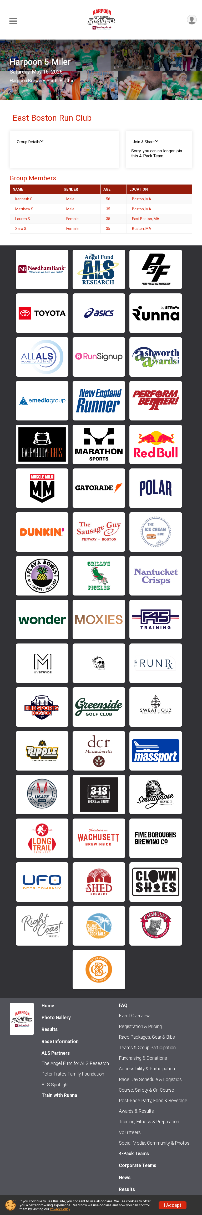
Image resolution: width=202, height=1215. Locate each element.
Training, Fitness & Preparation (149, 1121)
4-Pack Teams (134, 1153)
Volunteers (130, 1132)
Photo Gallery (56, 1017)
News (124, 1177)
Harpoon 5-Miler (40, 62)
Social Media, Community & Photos (154, 1143)
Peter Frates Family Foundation (73, 1074)
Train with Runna (59, 1095)
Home (48, 1005)
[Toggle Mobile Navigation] (13, 21)
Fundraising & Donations (143, 1058)
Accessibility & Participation (147, 1068)
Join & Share (144, 142)
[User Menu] (192, 20)
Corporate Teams (137, 1165)
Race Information (60, 1041)
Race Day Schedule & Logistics (150, 1079)
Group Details (28, 142)
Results (50, 1029)
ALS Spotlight (55, 1084)
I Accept (172, 1205)
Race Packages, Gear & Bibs (147, 1037)
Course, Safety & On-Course (146, 1090)
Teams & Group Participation (147, 1047)
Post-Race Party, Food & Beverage (153, 1100)
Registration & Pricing (140, 1026)
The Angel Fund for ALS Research (75, 1063)
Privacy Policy (60, 1209)
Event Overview (134, 1015)
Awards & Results (136, 1111)
